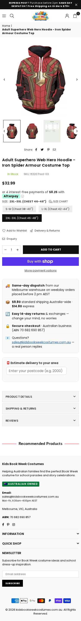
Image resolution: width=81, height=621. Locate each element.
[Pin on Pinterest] (48, 150)
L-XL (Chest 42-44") (55, 209)
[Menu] (4, 16)
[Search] (12, 16)
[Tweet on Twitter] (42, 150)
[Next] (76, 79)
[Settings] (67, 16)
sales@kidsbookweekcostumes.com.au (41, 342)
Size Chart (60, 201)
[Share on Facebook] (36, 150)
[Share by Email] (54, 150)
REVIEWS (12, 421)
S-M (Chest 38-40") (19, 209)
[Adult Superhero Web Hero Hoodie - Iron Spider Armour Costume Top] (72, 131)
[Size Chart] (52, 131)
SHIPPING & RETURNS (21, 409)
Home (6, 26)
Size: (35, 201)
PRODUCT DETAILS (19, 397)
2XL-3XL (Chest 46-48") (22, 218)
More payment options (41, 271)
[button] (75, 16)
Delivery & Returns (47, 231)
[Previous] (4, 79)
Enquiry (11, 239)
